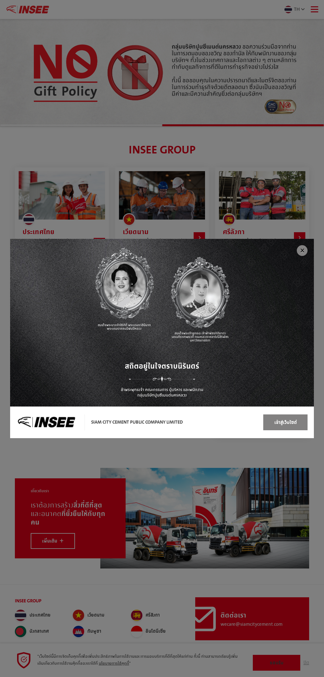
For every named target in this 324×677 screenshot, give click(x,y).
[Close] (302, 250)
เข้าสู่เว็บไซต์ (285, 422)
